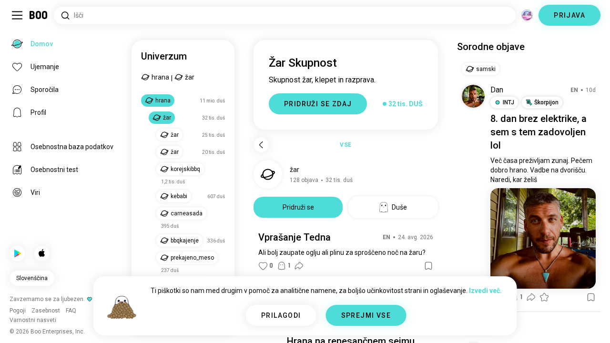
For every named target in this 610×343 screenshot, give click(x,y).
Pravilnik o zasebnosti (374, 324)
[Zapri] (21, 21)
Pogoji (330, 324)
